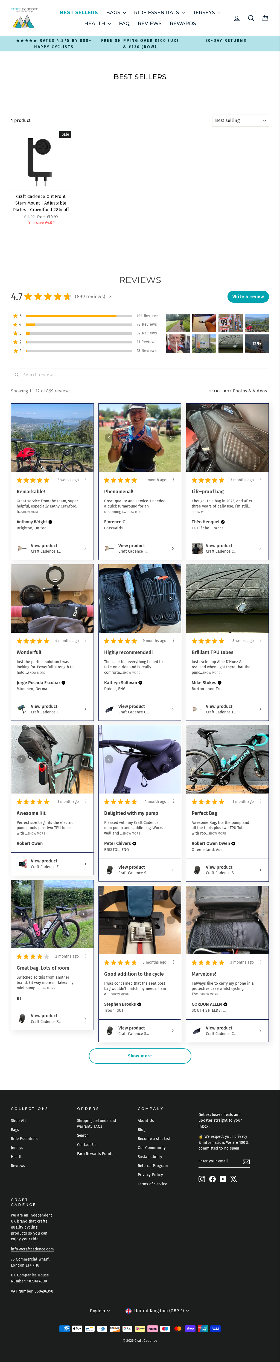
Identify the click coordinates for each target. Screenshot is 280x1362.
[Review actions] (86, 479)
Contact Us (87, 1144)
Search (83, 1135)
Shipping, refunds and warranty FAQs (96, 1123)
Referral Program (153, 1165)
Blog (142, 1129)
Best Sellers (79, 13)
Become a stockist (154, 1138)
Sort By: (220, 391)
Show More (30, 512)
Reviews (150, 24)
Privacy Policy (150, 1175)
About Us (146, 1120)
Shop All (18, 1120)
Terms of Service (152, 1184)
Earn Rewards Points (95, 1153)
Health (95, 24)
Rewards (183, 24)
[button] (110, 296)
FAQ (124, 24)
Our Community (152, 1147)
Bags (114, 13)
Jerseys (204, 13)
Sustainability (150, 1156)
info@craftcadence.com (32, 1249)
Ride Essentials (157, 13)
